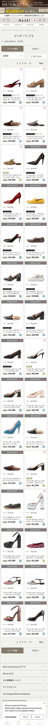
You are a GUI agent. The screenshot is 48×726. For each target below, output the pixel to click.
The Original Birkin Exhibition (16, 693)
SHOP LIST (18, 25)
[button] (44, 20)
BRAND (41, 25)
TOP (2, 30)
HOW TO (6, 25)
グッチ (9, 30)
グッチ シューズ (18, 30)
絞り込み (37, 56)
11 (30, 63)
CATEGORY (29, 25)
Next (41, 63)
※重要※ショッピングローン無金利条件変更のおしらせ (24, 15)
